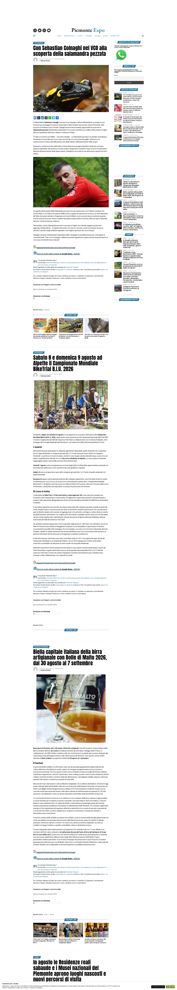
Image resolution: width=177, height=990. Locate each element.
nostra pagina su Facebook (63, 269)
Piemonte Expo (69, 36)
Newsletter (115, 36)
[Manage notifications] (172, 985)
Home (59, 36)
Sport (105, 36)
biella (47, 914)
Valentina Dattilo (46, 376)
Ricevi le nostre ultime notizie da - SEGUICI (58, 254)
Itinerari (88, 36)
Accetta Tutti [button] (170, 987)
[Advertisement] (88, 13)
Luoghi (79, 36)
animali (47, 310)
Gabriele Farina (45, 60)
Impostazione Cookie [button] (158, 987)
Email (116, 75)
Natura (97, 36)
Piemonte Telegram (72, 267)
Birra (52, 914)
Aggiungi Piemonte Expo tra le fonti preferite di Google (55, 247)
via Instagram (43, 272)
